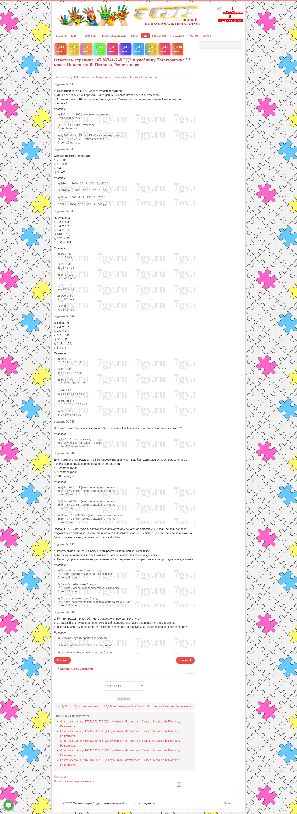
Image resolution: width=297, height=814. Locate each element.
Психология (177, 35)
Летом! (194, 35)
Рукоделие (89, 35)
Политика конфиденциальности (74, 781)
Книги (74, 35)
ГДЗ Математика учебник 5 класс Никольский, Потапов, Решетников (113, 77)
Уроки (134, 35)
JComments (190, 674)
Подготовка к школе (113, 35)
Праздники (159, 35)
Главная (61, 35)
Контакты (60, 776)
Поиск (207, 35)
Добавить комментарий (76, 668)
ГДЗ (145, 35)
